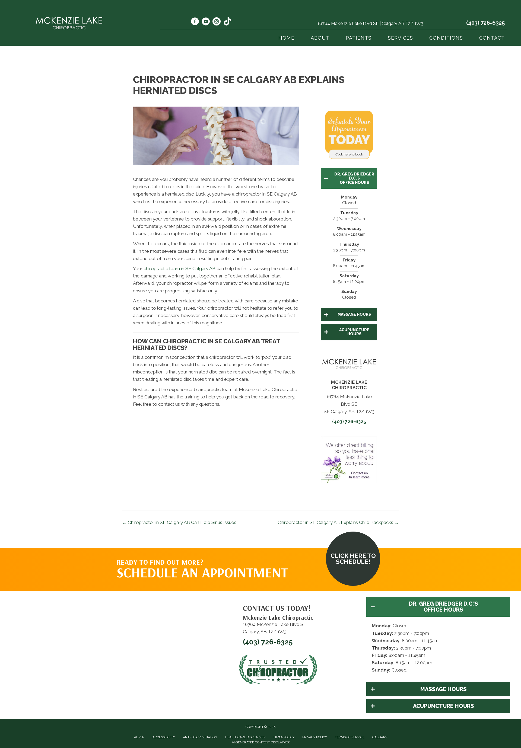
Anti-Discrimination (200, 737)
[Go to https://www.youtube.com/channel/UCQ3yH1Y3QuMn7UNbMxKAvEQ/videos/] (206, 22)
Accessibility (164, 737)
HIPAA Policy (284, 737)
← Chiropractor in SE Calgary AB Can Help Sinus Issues (179, 522)
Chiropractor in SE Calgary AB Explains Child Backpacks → (338, 522)
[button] (349, 178)
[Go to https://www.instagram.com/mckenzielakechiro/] (216, 22)
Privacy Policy (314, 737)
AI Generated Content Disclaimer (261, 742)
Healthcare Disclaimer (245, 737)
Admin (139, 737)
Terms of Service (349, 737)
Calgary (379, 737)
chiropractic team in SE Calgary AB (179, 268)
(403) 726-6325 (485, 23)
